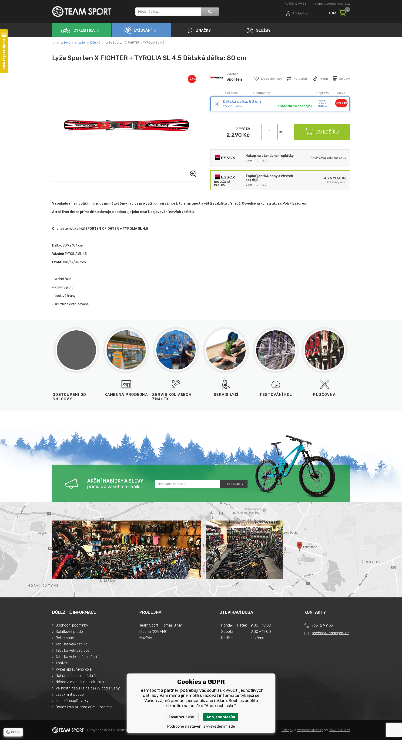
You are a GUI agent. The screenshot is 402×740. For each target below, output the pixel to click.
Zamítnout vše (181, 717)
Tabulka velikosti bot (72, 650)
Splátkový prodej (70, 631)
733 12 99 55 (297, 3)
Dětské (95, 42)
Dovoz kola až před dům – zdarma (84, 707)
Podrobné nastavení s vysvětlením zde (201, 726)
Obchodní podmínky (72, 625)
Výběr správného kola (74, 669)
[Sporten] (216, 83)
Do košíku (327, 132)
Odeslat (234, 484)
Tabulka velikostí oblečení (76, 656)
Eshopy (287, 730)
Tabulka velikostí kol (72, 644)
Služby (263, 30)
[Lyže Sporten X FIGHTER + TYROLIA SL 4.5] (126, 126)
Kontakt (62, 663)
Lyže (81, 42)
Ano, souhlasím (220, 717)
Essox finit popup (70, 694)
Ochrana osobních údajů (76, 675)
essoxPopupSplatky (72, 701)
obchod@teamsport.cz (333, 3)
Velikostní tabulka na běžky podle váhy (88, 688)
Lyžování (142, 30)
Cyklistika (84, 30)
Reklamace (65, 638)
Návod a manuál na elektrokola (81, 682)
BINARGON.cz (339, 730)
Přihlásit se (300, 13)
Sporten (234, 79)
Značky (203, 30)
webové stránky (310, 730)
